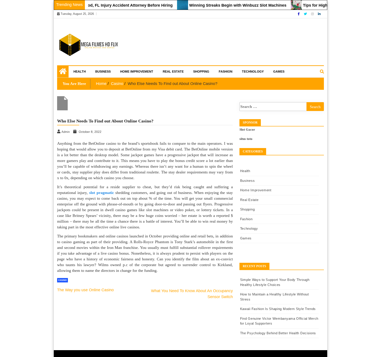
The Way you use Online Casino (85, 290)
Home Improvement (136, 71)
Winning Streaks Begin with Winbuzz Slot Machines (232, 5)
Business (103, 71)
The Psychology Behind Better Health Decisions (278, 333)
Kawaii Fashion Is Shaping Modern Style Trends (278, 309)
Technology (253, 71)
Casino (62, 280)
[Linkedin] (319, 14)
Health (79, 71)
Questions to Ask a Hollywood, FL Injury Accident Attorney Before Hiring (99, 5)
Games (278, 71)
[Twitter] (306, 14)
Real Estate (173, 71)
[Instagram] (313, 14)
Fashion (225, 71)
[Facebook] (299, 14)
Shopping (201, 71)
